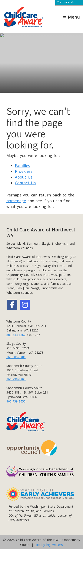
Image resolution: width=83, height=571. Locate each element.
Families (22, 165)
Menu (74, 17)
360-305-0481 (16, 357)
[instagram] (25, 305)
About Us (24, 177)
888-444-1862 (16, 335)
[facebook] (12, 305)
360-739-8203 (16, 379)
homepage (16, 200)
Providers (23, 171)
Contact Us (25, 182)
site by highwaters (49, 544)
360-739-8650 (16, 401)
